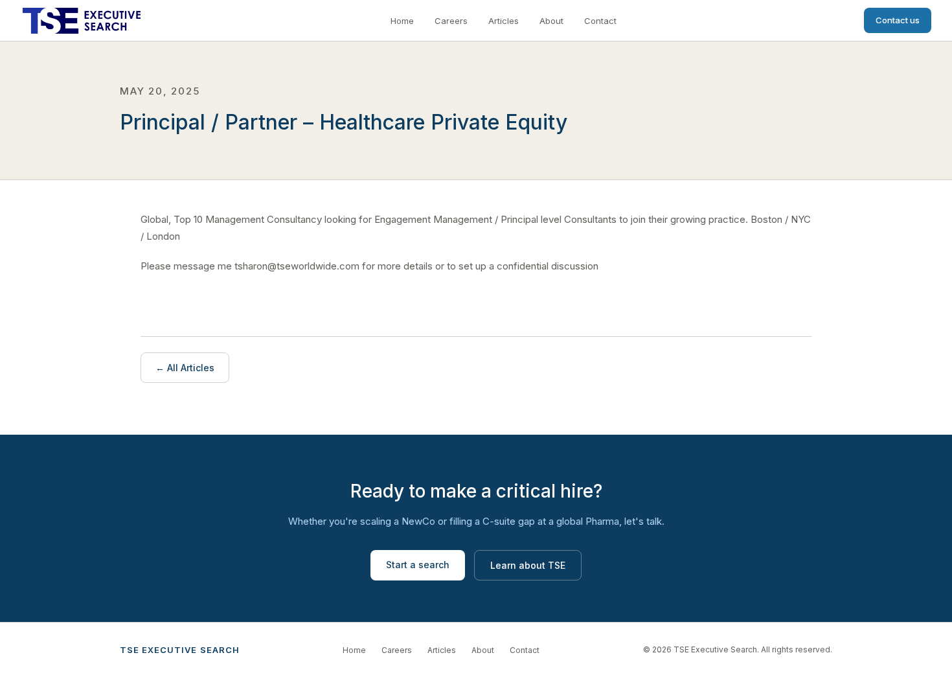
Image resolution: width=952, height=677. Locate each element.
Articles (503, 21)
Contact (600, 21)
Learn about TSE (527, 565)
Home (402, 21)
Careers (451, 21)
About (551, 21)
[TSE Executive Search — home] (81, 21)
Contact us (898, 20)
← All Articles (184, 367)
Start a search (417, 564)
